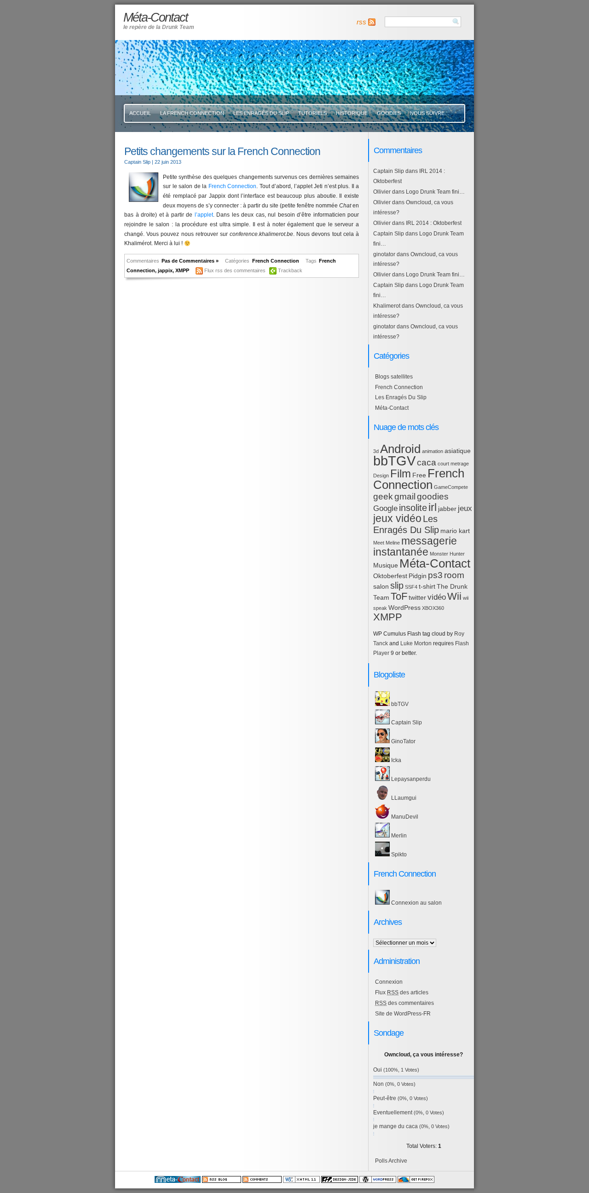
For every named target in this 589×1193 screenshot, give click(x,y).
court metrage (453, 463)
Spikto (398, 854)
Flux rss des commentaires (235, 270)
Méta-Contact (392, 408)
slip (397, 585)
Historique (352, 113)
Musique (385, 565)
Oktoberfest (390, 575)
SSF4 (411, 587)
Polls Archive (391, 1161)
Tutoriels (312, 113)
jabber (447, 508)
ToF (399, 596)
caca (426, 462)
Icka (395, 760)
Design (381, 475)
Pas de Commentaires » (190, 261)
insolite (413, 508)
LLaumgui (403, 798)
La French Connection (192, 113)
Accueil (140, 113)
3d (376, 451)
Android (400, 448)
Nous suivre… (430, 113)
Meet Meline (386, 542)
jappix (165, 270)
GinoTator (403, 741)
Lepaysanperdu (410, 779)
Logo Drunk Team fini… (435, 192)
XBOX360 (433, 608)
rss (361, 22)
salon (381, 586)
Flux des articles (401, 992)
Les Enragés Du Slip (261, 113)
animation (432, 451)
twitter (417, 597)
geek (383, 496)
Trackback (290, 270)
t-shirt (427, 586)
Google (385, 508)
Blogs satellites (394, 376)
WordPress (404, 607)
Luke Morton (416, 643)
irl (432, 507)
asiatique (458, 450)
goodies (433, 496)
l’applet (204, 215)
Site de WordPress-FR (403, 1013)
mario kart (455, 530)
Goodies (389, 113)
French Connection (232, 186)
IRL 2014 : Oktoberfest (434, 223)
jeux (465, 508)
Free (419, 475)
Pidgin (418, 575)
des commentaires (404, 1003)
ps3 (435, 575)
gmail (405, 496)
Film (400, 474)
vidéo (436, 597)
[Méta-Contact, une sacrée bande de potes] (178, 1181)
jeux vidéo (397, 518)
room (454, 575)
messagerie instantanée (415, 546)
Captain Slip (388, 171)
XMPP (182, 270)
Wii (454, 596)
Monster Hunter (447, 553)
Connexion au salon (416, 903)
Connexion (389, 982)
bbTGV (394, 460)
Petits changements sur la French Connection (222, 151)
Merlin (398, 835)
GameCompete (451, 487)
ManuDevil (404, 817)
